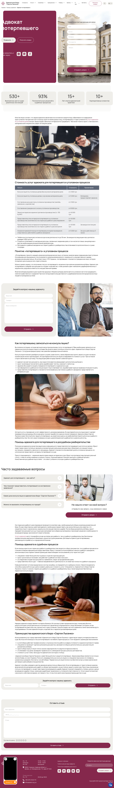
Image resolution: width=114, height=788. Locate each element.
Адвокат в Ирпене (63, 761)
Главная (3, 7)
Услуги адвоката (20, 536)
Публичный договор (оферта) (66, 764)
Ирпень (69, 2)
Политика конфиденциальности (67, 766)
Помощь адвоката (11, 7)
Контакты (84, 2)
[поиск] (105, 3)
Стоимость (25, 2)
